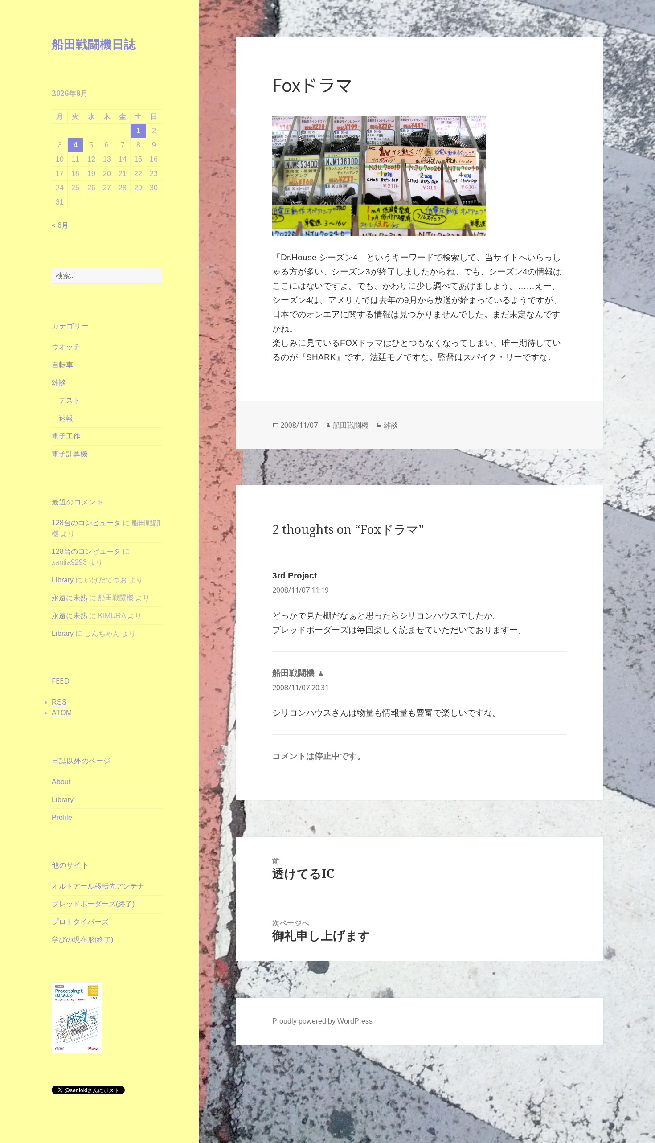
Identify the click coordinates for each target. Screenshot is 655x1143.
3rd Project (294, 575)
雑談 (59, 382)
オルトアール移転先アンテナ (98, 886)
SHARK (321, 357)
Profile (62, 817)
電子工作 (66, 436)
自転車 (62, 365)
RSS (59, 702)
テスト (69, 400)
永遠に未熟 (69, 598)
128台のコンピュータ (86, 523)
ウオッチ (66, 347)
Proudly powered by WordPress (322, 1021)
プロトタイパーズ (80, 922)
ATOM (62, 713)
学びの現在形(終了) (82, 939)
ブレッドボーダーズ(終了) (93, 904)
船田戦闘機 (350, 425)
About (61, 782)
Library (63, 580)
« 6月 (60, 225)
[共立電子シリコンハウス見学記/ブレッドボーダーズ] (419, 176)
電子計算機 (69, 454)
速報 (66, 418)
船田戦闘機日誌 (94, 44)
